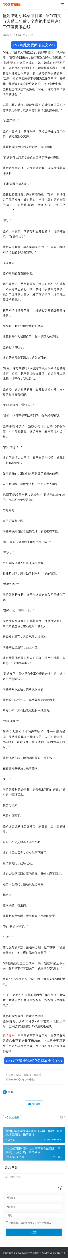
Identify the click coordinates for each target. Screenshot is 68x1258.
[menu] (62, 4)
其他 (10, 1092)
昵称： (11, 1197)
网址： (11, 1215)
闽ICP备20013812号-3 (53, 1252)
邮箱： (11, 1206)
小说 (30, 35)
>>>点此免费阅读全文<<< (34, 45)
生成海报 (13, 1117)
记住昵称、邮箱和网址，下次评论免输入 (29, 1222)
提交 (34, 1232)
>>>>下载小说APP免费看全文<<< (34, 1060)
